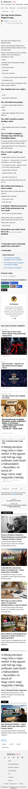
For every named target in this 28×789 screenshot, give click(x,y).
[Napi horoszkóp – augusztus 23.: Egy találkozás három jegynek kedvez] (14, 378)
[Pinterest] (18, 757)
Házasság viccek (4, 393)
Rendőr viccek (11, 439)
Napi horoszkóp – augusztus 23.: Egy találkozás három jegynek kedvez (13, 366)
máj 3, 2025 (5, 481)
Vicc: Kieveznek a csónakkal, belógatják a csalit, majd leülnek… (13, 259)
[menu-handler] (1, 1)
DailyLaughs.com (13, 783)
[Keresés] (26, 2)
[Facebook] (13, 318)
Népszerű (4, 744)
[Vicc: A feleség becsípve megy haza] (14, 462)
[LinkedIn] (22, 757)
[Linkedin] (15, 318)
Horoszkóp (3, 361)
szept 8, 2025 (5, 433)
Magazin (6, 329)
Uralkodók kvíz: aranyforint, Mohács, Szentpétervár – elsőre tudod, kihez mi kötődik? (12, 570)
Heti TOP (11, 744)
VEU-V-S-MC (14, 488)
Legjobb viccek (5, 747)
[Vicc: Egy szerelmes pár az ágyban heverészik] (14, 416)
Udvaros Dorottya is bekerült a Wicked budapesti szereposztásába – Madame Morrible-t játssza (14, 537)
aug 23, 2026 (5, 388)
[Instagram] (9, 757)
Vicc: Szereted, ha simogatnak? (13, 268)
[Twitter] (13, 757)
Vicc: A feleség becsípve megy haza (14, 690)
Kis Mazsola (6, 21)
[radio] (1, 276)
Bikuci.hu (6, 787)
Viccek (12, 11)
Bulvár (2, 329)
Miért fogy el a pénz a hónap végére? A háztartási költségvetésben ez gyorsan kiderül (14, 603)
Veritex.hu (21, 783)
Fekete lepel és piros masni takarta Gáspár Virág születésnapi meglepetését (14, 334)
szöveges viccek (5, 488)
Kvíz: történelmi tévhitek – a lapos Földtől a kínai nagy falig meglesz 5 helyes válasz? (13, 726)
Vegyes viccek (5, 11)
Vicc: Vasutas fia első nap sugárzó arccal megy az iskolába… (14, 263)
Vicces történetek (22, 439)
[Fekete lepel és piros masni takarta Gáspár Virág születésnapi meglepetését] (14, 346)
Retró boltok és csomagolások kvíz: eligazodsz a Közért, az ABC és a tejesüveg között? (14, 636)
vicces (21, 488)
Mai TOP (18, 744)
